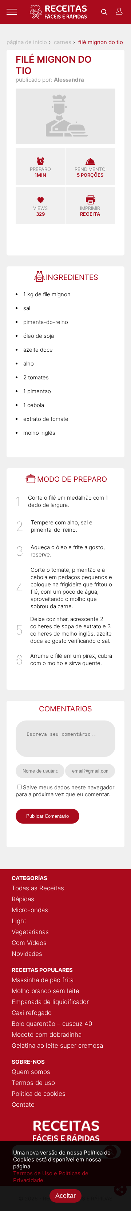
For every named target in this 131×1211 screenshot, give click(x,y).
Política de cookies (39, 1093)
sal (26, 308)
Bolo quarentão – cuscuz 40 (52, 1023)
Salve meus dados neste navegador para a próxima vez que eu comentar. (65, 791)
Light (19, 921)
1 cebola (33, 405)
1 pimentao (37, 391)
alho (28, 363)
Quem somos (31, 1071)
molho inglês (39, 432)
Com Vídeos (29, 942)
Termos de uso (33, 1082)
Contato (23, 1104)
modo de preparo (72, 479)
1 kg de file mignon (47, 294)
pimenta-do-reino (45, 322)
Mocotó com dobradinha (47, 1034)
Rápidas (23, 899)
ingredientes (72, 277)
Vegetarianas (30, 931)
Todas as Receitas (38, 888)
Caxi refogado (32, 1012)
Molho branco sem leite (45, 991)
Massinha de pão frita (43, 980)
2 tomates (36, 377)
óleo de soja (38, 335)
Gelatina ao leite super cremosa (57, 1045)
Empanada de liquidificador (50, 1001)
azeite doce (38, 349)
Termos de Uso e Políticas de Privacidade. (50, 1177)
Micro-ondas (30, 910)
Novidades (27, 953)
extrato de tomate (45, 418)
